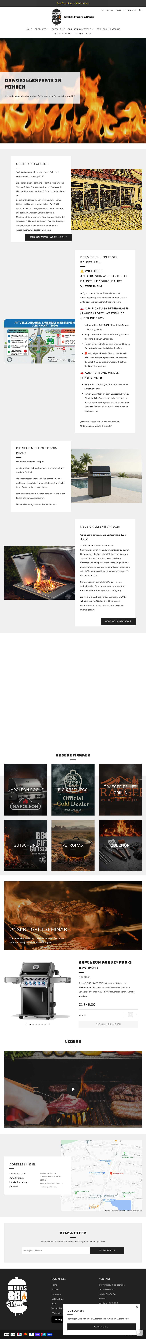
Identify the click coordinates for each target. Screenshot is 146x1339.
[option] (73, 90)
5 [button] (42, 1024)
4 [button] (39, 1024)
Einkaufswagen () (125, 10)
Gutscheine (58, 29)
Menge (82, 1015)
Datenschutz (57, 1299)
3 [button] (36, 1024)
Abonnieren (106, 1250)
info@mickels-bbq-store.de (112, 1284)
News (89, 34)
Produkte (40, 29)
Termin (79, 34)
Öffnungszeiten (63, 34)
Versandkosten (58, 1308)
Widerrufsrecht (58, 1313)
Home (29, 29)
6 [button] (45, 1024)
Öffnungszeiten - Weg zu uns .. (47, 237)
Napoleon (85, 977)
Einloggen (107, 10)
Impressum (56, 1294)
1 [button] (30, 1024)
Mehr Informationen (117, 621)
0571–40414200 (107, 1289)
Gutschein (100, 1327)
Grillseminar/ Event (79, 29)
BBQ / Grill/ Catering (108, 29)
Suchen (55, 1289)
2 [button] (33, 1024)
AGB (53, 1303)
